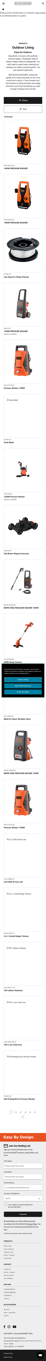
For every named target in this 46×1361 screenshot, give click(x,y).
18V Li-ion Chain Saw (13, 1045)
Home (3, 9)
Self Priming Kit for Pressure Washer (19, 1099)
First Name (8, 1161)
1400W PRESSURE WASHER (16, 168)
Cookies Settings (23, 679)
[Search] (43, 3)
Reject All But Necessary (23, 686)
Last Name (8, 1172)
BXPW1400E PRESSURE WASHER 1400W (21, 608)
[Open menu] (3, 3)
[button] (4, 1326)
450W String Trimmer (13, 662)
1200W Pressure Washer (14, 497)
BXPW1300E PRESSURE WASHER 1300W (21, 773)
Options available (10, 334)
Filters (25, 100)
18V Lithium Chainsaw (13, 990)
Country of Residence (11, 1193)
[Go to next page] (23, 1117)
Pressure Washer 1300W (14, 388)
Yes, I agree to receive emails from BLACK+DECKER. (20, 1206)
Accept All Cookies (23, 692)
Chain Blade (9, 442)
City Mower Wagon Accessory (16, 554)
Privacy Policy (32, 1224)
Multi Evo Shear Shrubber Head (17, 719)
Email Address (9, 1183)
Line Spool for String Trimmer (16, 277)
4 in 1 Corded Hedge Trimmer (16, 936)
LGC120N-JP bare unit (13, 882)
